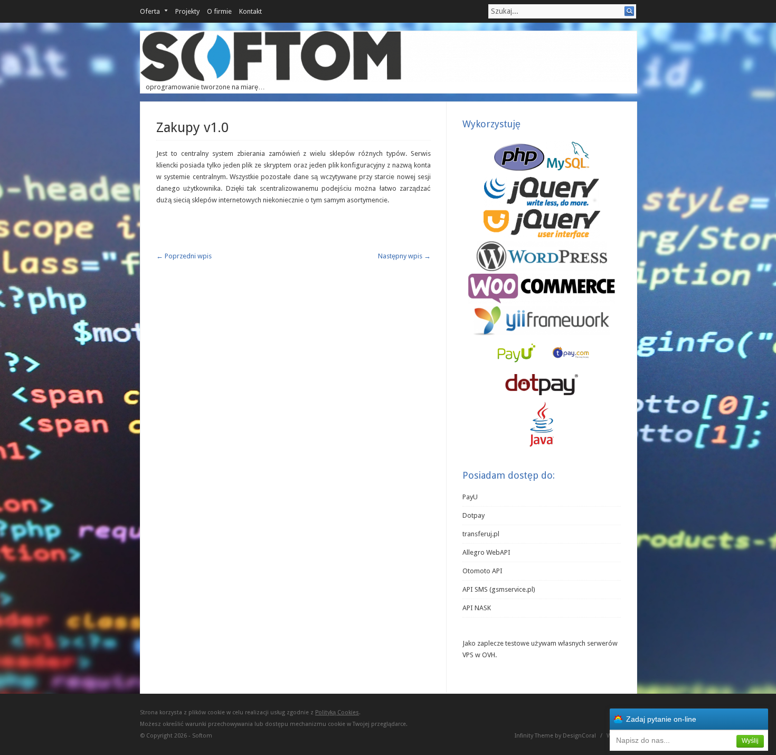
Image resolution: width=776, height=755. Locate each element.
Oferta (150, 11)
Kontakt (250, 11)
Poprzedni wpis (184, 256)
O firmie (219, 11)
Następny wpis (404, 256)
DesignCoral (579, 735)
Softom (202, 735)
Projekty (187, 11)
